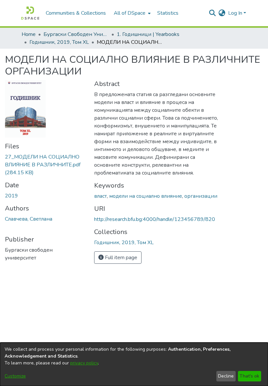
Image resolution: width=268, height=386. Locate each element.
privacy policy (84, 363)
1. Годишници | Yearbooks (148, 34)
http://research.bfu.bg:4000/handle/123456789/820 (154, 219)
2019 (11, 195)
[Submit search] (213, 13)
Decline (226, 376)
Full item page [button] (120, 257)
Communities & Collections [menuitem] (76, 13)
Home (29, 34)
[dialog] (134, 364)
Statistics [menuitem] (167, 13)
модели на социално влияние (145, 196)
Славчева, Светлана (28, 219)
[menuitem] (131, 13)
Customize (15, 376)
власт (100, 196)
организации (200, 196)
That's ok (249, 376)
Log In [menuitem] (235, 13)
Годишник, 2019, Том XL (59, 42)
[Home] (30, 13)
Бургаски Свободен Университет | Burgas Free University (76, 34)
